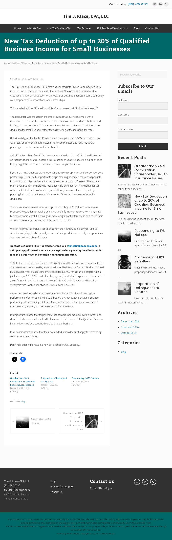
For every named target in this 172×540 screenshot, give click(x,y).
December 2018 (130, 321)
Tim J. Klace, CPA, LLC (86, 16)
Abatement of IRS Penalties (149, 259)
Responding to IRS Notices (85, 378)
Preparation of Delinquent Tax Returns (147, 287)
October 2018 (128, 332)
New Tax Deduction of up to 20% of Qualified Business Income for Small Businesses (142, 204)
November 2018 (130, 327)
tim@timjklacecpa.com (17, 489)
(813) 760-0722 (137, 4)
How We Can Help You (62, 486)
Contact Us (56, 491)
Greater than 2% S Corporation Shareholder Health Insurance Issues (22, 381)
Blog (23, 401)
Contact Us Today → (101, 488)
